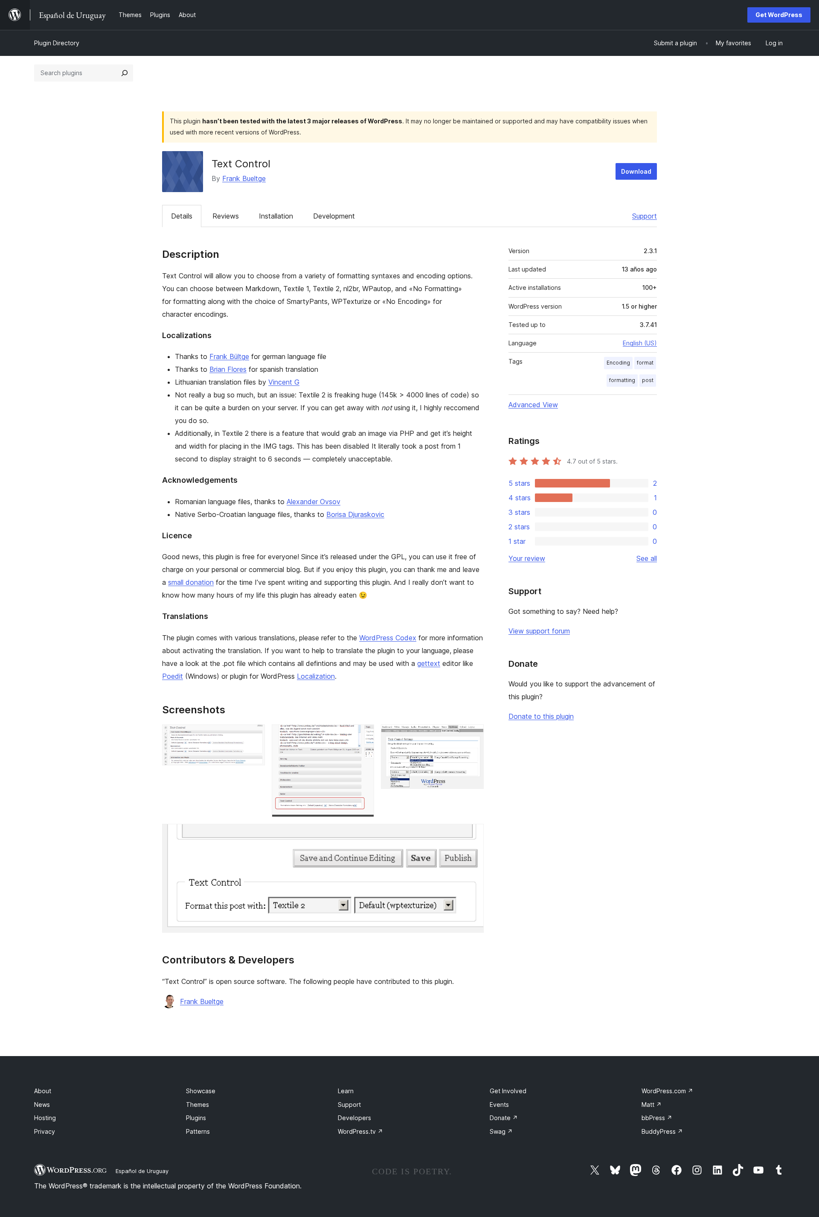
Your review (526, 558)
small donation (191, 582)
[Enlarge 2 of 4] (362, 736)
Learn (346, 1090)
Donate (504, 1117)
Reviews (225, 216)
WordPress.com (667, 1090)
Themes (197, 1104)
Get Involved (508, 1090)
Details (181, 216)
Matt (652, 1104)
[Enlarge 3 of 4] (472, 736)
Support (644, 216)
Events (499, 1104)
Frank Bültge (229, 356)
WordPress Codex (387, 637)
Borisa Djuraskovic (355, 514)
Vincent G (283, 382)
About (42, 1090)
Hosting (45, 1117)
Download (636, 171)
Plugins (196, 1117)
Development (334, 216)
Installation (276, 216)
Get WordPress (778, 14)
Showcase (200, 1090)
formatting (622, 380)
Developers (354, 1117)
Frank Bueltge (244, 178)
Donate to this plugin (541, 716)
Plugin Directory (56, 43)
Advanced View (533, 404)
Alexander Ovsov (313, 501)
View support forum (539, 631)
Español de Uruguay (142, 1170)
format (645, 362)
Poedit (172, 676)
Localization (316, 676)
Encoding (618, 362)
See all (646, 558)
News (42, 1104)
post (647, 380)
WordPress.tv (360, 1131)
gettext (428, 663)
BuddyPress (662, 1131)
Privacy (44, 1131)
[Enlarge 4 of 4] (472, 835)
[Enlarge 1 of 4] (253, 736)
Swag (501, 1131)
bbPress (657, 1117)
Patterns (198, 1131)
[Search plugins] (124, 73)
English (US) (640, 343)
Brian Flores (228, 369)
